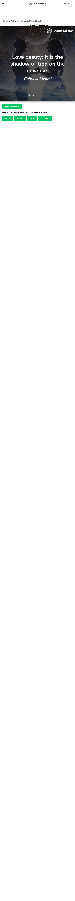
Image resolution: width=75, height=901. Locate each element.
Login (66, 3)
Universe (44, 118)
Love (7, 118)
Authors (14, 21)
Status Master (40, 3)
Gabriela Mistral (12, 107)
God (32, 118)
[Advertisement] (37, 13)
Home (5, 21)
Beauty (20, 118)
